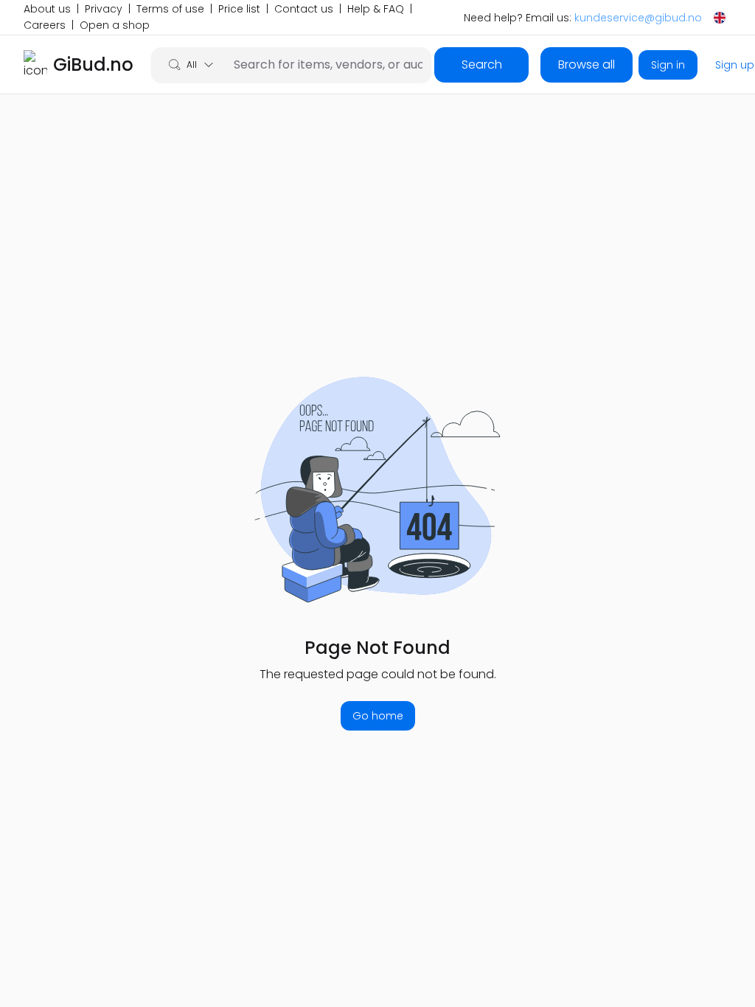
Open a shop (115, 25)
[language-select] (719, 17)
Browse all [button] (586, 64)
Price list (239, 9)
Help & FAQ (375, 9)
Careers (45, 25)
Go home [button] (377, 715)
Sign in (668, 65)
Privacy (103, 9)
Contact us (303, 9)
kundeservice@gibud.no (638, 17)
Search (482, 64)
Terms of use (170, 9)
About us (47, 9)
